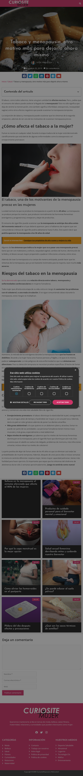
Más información (16, 382)
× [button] (75, 370)
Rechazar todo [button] (40, 402)
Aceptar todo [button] (63, 402)
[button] (19, 402)
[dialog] (41, 388)
